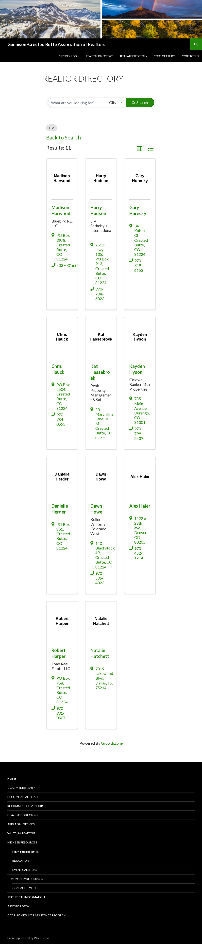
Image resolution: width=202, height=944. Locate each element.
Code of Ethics (164, 56)
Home (12, 778)
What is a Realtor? (21, 833)
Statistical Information (26, 897)
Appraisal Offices (20, 824)
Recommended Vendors (25, 806)
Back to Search (63, 137)
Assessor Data (18, 906)
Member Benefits (25, 851)
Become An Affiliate (23, 797)
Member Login (69, 56)
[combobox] (116, 102)
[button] (140, 149)
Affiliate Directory (133, 56)
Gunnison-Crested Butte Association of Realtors (56, 44)
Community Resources (25, 879)
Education (20, 860)
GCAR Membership (20, 788)
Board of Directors (22, 815)
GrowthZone (112, 743)
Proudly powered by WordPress (28, 938)
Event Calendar (24, 870)
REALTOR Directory (99, 56)
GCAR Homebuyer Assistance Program (36, 915)
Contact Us (190, 56)
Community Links (25, 888)
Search (142, 102)
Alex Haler (139, 506)
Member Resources (22, 842)
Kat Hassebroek (100, 372)
